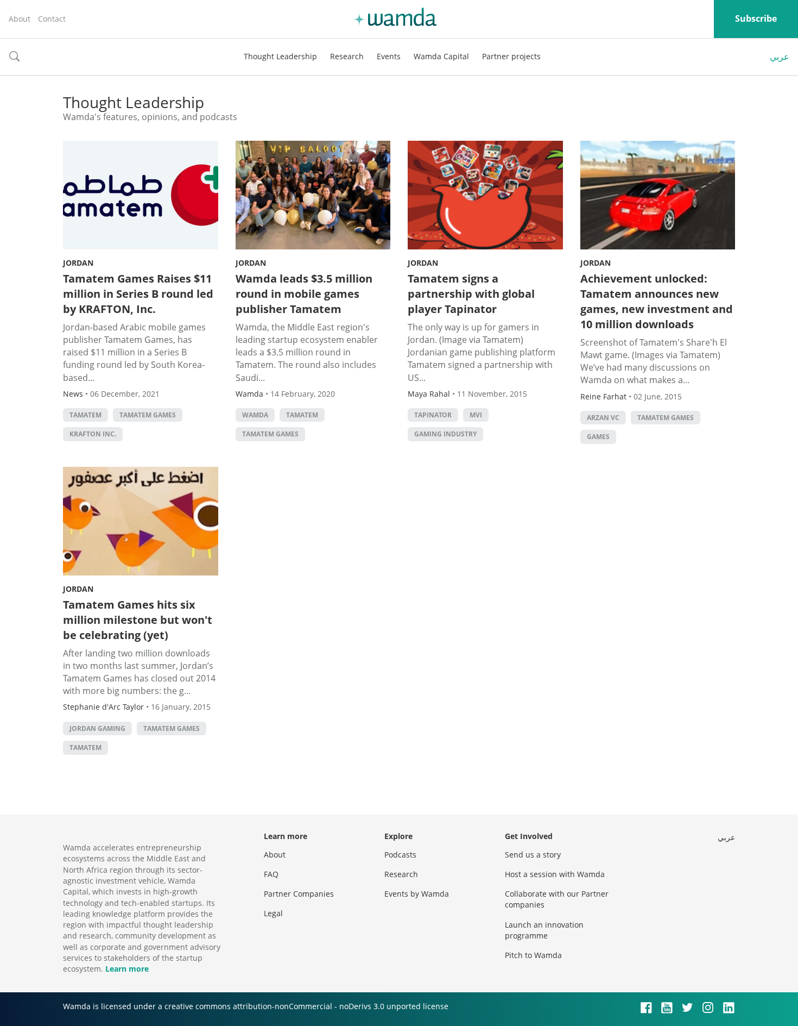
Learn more (127, 969)
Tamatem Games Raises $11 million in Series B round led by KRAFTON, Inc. (138, 293)
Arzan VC (603, 417)
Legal (273, 913)
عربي (779, 56)
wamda (255, 415)
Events (389, 56)
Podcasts (400, 854)
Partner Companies (299, 894)
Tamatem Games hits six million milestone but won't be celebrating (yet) (137, 619)
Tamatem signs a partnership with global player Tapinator (471, 293)
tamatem (85, 415)
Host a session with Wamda (555, 874)
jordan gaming (97, 728)
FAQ (271, 874)
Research (347, 56)
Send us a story (533, 854)
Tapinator (433, 415)
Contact (52, 19)
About (19, 19)
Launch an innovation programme (544, 930)
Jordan (78, 263)
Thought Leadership (280, 56)
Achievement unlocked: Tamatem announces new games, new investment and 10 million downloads (656, 301)
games (598, 436)
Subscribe (756, 18)
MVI (476, 415)
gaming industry (445, 434)
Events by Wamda (416, 894)
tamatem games (147, 415)
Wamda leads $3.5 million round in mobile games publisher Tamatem (304, 293)
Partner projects (511, 56)
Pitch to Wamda (533, 955)
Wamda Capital (441, 56)
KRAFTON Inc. (92, 434)
